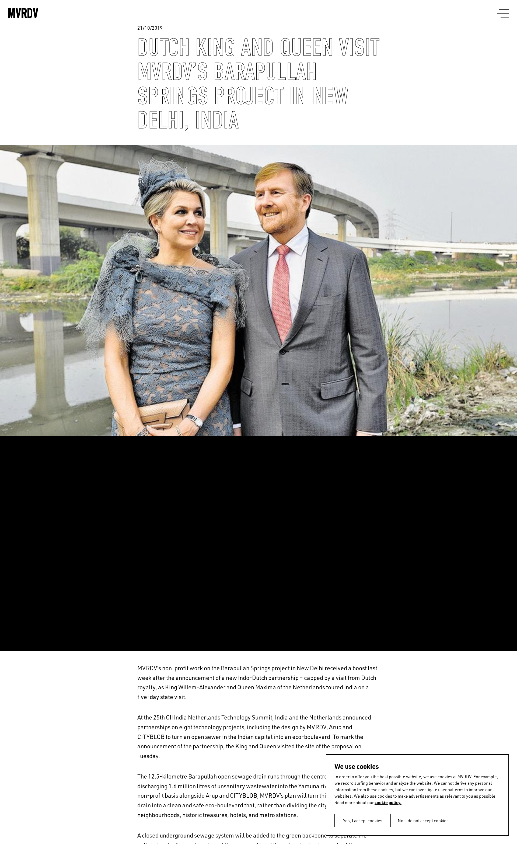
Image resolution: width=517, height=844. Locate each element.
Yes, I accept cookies (362, 820)
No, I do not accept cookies (423, 820)
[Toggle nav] (503, 14)
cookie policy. (388, 802)
